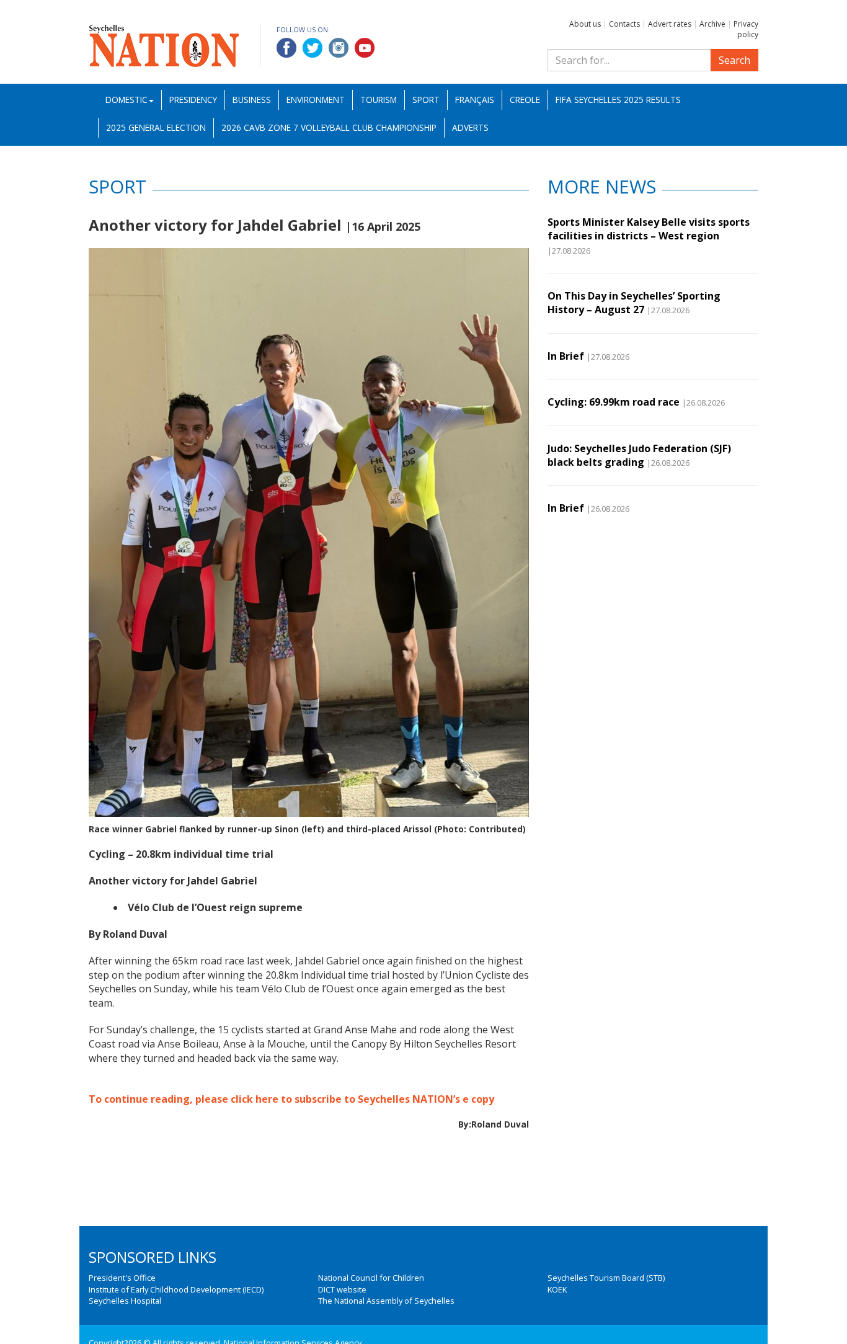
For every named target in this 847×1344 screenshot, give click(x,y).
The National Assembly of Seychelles (386, 1300)
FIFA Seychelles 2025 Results (618, 99)
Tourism (378, 99)
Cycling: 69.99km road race (614, 402)
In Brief (566, 356)
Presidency (193, 99)
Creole (525, 99)
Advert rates (669, 24)
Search (734, 60)
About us (585, 24)
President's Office (122, 1277)
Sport (426, 99)
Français (474, 99)
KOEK (557, 1289)
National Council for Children (371, 1277)
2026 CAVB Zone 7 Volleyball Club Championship (329, 127)
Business (252, 99)
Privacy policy (746, 29)
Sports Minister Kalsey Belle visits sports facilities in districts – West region (649, 229)
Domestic (126, 99)
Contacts (624, 24)
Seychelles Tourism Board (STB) (606, 1277)
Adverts (470, 127)
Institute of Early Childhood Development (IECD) (176, 1289)
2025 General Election (156, 127)
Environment (315, 99)
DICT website (342, 1289)
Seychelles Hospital (125, 1300)
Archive (712, 24)
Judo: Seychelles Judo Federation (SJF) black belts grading (639, 455)
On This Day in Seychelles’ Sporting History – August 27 (634, 302)
